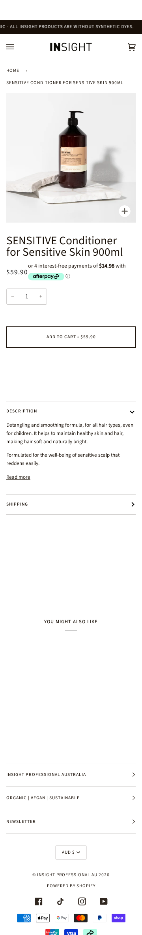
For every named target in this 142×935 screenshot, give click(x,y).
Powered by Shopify (71, 886)
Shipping (17, 504)
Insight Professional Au (67, 874)
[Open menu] (18, 47)
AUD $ (68, 852)
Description (21, 411)
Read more (18, 477)
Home (12, 70)
